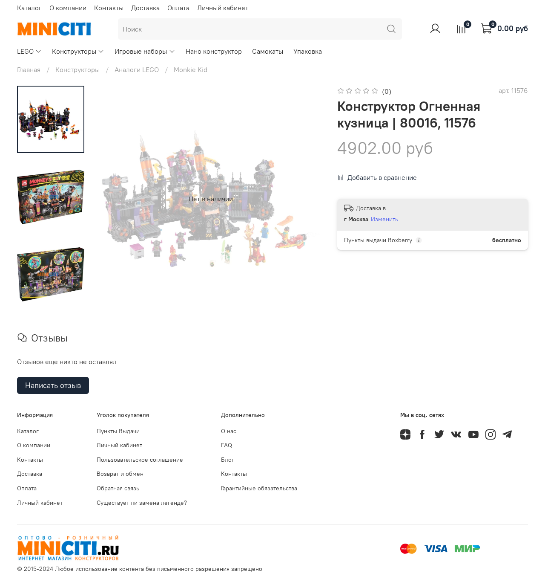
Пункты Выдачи (118, 431)
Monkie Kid (190, 69)
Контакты (108, 7)
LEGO (25, 51)
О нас (228, 431)
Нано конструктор (214, 51)
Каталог (29, 7)
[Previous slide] (115, 198)
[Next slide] (306, 198)
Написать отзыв (53, 385)
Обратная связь (118, 488)
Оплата (178, 7)
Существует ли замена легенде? (142, 503)
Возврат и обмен (120, 474)
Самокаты (267, 51)
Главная (28, 69)
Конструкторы (74, 51)
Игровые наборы (141, 51)
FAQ (226, 445)
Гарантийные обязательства (259, 488)
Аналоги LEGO (137, 69)
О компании (67, 7)
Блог (227, 459)
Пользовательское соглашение (140, 459)
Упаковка (307, 51)
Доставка (145, 7)
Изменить (384, 219)
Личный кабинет (222, 7)
